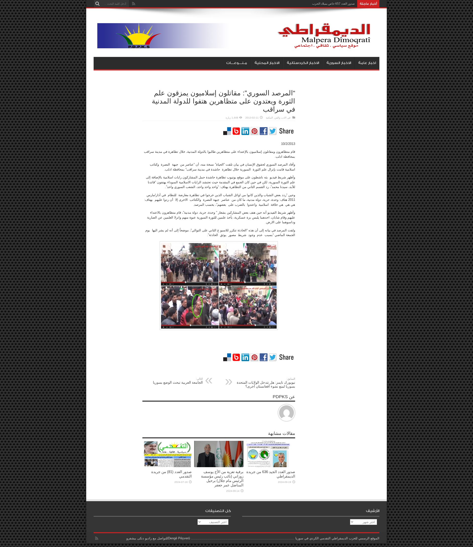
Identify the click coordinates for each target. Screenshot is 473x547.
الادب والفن (280, 117)
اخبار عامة (367, 63)
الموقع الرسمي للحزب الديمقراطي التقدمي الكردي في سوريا (337, 538)
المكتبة (269, 117)
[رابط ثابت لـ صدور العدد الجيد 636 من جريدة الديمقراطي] (270, 466)
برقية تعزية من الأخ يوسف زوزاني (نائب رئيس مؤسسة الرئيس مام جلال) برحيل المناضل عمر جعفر (222, 478)
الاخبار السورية (338, 63)
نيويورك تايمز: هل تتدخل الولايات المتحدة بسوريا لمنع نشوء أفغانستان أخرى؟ (266, 382)
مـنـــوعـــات (236, 63)
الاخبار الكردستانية (303, 63)
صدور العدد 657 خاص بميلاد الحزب (333, 3)
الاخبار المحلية (266, 63)
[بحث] (97, 3)
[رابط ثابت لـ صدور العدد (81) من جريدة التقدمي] (167, 466)
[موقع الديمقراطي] (238, 45)
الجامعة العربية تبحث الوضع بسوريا (178, 380)
